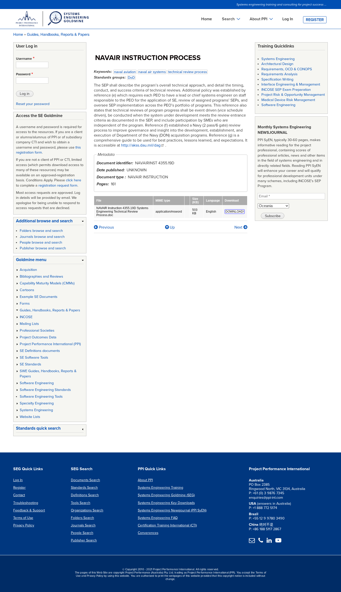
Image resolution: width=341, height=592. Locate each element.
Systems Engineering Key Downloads (166, 503)
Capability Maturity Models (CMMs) (47, 283)
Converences (148, 533)
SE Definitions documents (40, 351)
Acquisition (28, 270)
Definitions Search (85, 495)
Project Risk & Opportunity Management (293, 95)
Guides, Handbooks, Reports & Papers (58, 34)
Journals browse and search (42, 237)
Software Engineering (37, 383)
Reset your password (32, 104)
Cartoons (27, 290)
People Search (82, 533)
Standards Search (84, 487)
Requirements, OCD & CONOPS (286, 69)
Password (23, 74)
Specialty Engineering (37, 403)
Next (238, 227)
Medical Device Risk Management (288, 100)
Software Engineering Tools (41, 396)
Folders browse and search (41, 231)
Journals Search (83, 525)
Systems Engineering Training (160, 487)
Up (172, 227)
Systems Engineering (36, 410)
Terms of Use (23, 518)
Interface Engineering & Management (290, 84)
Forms (25, 303)
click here (73, 180)
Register (315, 19)
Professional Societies (37, 330)
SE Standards (30, 364)
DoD (131, 78)
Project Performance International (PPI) (50, 344)
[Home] (51, 19)
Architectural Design (277, 64)
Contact (19, 495)
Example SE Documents (38, 297)
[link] (50, 222)
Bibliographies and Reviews (41, 276)
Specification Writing (277, 79)
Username (24, 59)
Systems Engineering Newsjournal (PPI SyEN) (172, 510)
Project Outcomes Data (38, 337)
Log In (287, 19)
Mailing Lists (29, 324)
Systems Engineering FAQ (157, 518)
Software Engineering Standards (45, 390)
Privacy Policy (23, 525)
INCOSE (26, 317)
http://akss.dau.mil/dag (141, 145)
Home (206, 19)
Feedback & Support (29, 510)
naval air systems (152, 72)
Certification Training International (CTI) (167, 525)
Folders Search (82, 518)
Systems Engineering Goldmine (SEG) (166, 495)
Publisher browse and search (43, 248)
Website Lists (30, 417)
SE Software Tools (34, 357)
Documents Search (85, 480)
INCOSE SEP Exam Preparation (286, 90)
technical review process (187, 72)
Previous (106, 227)
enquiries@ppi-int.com (266, 497)
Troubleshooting (25, 503)
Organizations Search (87, 510)
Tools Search (80, 503)
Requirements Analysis (279, 74)
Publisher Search (84, 540)
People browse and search (41, 242)
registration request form (57, 185)
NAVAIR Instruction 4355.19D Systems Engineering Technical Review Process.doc (122, 211)
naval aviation (125, 72)
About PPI (145, 480)
